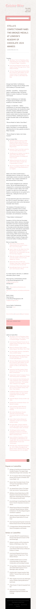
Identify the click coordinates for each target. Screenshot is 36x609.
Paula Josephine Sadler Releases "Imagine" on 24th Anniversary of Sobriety (18, 408)
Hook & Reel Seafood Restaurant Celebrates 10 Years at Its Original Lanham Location (18, 420)
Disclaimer (17, 314)
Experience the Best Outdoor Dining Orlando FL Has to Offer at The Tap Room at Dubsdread (19, 371)
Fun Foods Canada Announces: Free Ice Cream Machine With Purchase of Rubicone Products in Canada (20, 548)
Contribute (11, 604)
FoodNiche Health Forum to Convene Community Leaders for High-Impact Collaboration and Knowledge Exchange (19, 394)
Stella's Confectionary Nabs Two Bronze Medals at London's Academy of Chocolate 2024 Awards (17, 36)
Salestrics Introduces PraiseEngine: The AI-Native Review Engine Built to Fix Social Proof (20, 517)
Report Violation (25, 314)
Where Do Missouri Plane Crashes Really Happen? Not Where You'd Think (19, 348)
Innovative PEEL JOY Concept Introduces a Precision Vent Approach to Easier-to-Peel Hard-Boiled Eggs (19, 537)
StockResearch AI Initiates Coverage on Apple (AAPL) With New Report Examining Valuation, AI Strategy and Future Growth (19, 155)
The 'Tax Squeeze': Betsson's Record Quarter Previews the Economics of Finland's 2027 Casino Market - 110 (20, 477)
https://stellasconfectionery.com (18, 287)
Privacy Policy (16, 604)
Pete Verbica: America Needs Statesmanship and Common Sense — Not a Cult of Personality (19, 245)
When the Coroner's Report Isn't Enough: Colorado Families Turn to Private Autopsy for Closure (20, 257)
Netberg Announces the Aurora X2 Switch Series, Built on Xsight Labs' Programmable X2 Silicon (18, 161)
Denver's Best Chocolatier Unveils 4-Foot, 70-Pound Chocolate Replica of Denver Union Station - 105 (19, 483)
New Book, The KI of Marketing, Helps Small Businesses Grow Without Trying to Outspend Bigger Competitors (19, 61)
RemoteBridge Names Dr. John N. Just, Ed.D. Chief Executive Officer (19, 267)
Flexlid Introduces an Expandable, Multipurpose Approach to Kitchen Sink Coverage (19, 591)
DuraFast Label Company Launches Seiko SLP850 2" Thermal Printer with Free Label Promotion (19, 574)
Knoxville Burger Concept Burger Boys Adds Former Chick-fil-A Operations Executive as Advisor (20, 502)
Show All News (10, 314)
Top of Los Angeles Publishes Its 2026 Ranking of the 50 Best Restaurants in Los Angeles (19, 167)
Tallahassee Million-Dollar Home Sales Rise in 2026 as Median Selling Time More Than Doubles (19, 387)
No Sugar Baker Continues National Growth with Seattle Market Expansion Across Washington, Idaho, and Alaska (19, 426)
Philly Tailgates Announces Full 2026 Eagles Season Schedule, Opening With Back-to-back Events (20, 580)
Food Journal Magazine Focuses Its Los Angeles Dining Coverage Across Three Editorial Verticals (19, 67)
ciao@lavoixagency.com (12, 282)
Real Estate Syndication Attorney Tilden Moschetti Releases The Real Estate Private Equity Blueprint (19, 357)
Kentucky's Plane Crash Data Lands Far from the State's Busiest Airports (19, 149)
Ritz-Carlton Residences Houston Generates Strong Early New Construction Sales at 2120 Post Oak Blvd (19, 414)
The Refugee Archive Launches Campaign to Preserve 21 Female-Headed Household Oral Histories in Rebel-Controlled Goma (19, 432)
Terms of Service (24, 604)
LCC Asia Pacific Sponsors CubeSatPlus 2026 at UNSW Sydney (19, 352)
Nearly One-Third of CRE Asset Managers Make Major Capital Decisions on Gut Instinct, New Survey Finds (20, 263)
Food (14, 307)
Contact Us (18, 606)
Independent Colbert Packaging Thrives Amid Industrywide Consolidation (20, 375)
